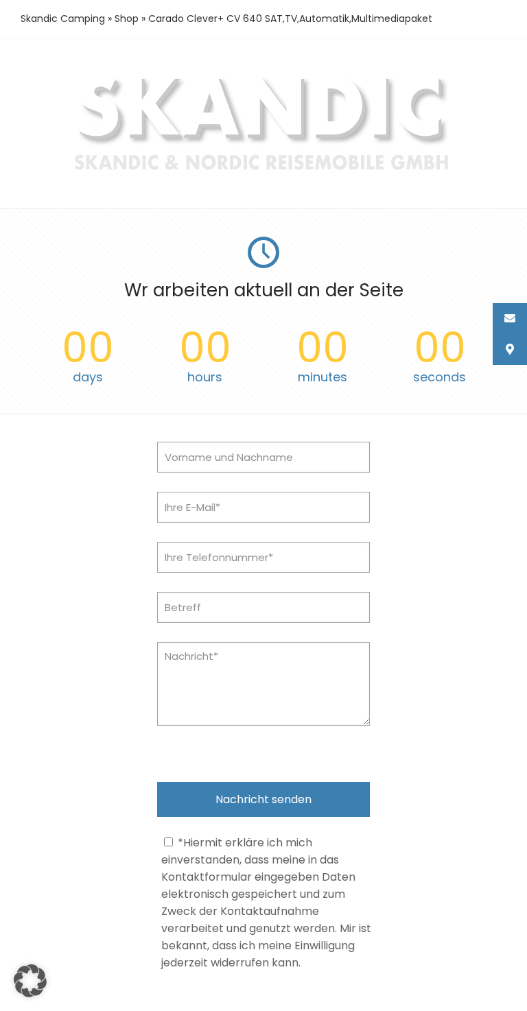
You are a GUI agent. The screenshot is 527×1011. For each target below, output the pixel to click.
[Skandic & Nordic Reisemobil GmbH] (263, 172)
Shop (127, 18)
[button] (30, 981)
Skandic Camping (63, 18)
